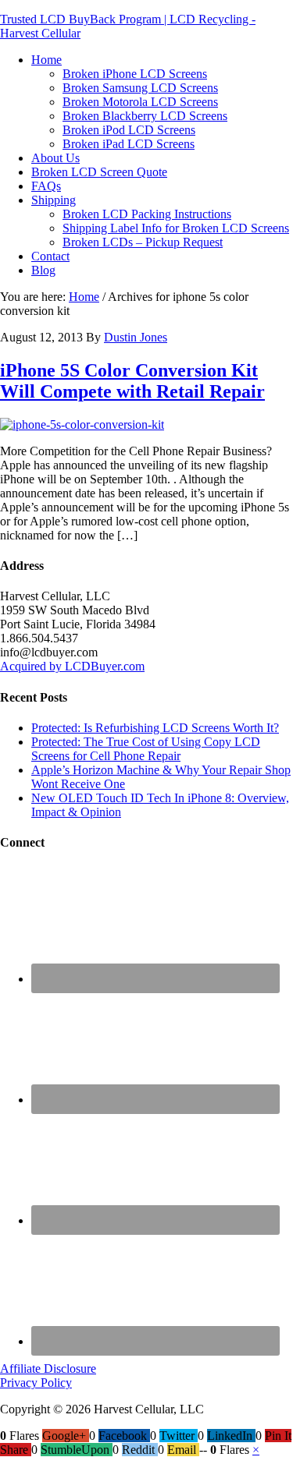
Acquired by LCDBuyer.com (72, 666)
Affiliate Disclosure (48, 1368)
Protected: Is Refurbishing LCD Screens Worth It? (155, 727)
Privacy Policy (36, 1382)
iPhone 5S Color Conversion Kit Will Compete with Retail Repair (132, 380)
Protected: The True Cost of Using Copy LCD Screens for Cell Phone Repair (145, 748)
